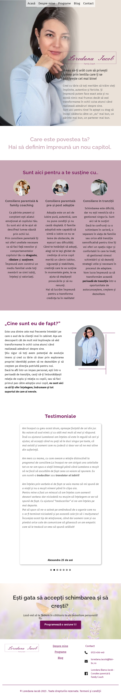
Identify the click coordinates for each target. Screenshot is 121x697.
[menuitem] (31, 3)
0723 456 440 (97, 652)
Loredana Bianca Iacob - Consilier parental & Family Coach (103, 673)
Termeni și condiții (90, 691)
